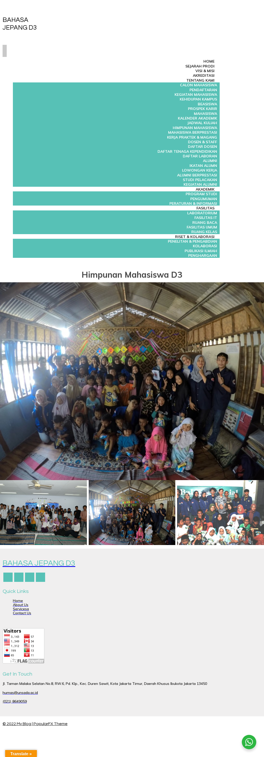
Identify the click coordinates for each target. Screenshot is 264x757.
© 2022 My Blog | (18, 724)
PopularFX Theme (51, 724)
